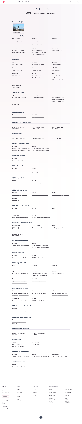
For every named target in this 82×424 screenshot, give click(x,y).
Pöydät (34, 395)
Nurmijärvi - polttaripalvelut (18, 346)
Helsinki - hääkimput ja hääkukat (19, 183)
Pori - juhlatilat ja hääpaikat (18, 50)
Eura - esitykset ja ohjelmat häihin (39, 293)
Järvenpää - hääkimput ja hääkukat (19, 184)
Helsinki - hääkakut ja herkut (38, 170)
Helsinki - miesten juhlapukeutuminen (40, 245)
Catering (50, 396)
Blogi (18, 399)
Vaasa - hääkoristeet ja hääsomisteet (20, 210)
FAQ (18, 397)
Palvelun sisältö (51, 13)
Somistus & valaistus (52, 404)
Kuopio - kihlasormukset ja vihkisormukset (18, 128)
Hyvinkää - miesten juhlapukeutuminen (40, 247)
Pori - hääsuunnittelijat (56, 138)
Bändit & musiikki (68, 392)
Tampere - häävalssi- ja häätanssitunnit (20, 356)
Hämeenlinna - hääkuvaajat (38, 64)
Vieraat (34, 393)
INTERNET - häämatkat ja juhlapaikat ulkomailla (20, 311)
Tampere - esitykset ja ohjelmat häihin (20, 295)
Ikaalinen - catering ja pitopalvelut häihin (21, 148)
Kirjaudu (18, 389)
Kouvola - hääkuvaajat (56, 64)
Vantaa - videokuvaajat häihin (58, 101)
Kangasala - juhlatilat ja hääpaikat (39, 41)
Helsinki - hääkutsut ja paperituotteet (40, 195)
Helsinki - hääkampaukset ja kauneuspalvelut (58, 228)
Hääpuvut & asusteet (52, 392)
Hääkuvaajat (51, 389)
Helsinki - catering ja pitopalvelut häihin (40, 148)
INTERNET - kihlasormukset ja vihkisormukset (58, 128)
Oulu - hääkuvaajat (56, 70)
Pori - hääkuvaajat (36, 77)
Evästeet (3, 403)
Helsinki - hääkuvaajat (56, 77)
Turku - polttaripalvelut (37, 344)
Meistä (18, 396)
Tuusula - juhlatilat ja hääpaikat (38, 54)
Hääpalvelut (36, 13)
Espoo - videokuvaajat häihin (58, 97)
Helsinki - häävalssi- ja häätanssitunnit (40, 356)
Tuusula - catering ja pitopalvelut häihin (40, 150)
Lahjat (66, 398)
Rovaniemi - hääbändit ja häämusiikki (20, 273)
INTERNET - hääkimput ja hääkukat (39, 183)
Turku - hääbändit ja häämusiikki (39, 281)
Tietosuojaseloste (5, 400)
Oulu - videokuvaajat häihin (38, 97)
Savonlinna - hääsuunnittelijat (18, 138)
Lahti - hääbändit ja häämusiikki (58, 273)
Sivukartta (19, 400)
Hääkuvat (35, 392)
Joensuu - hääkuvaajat (37, 70)
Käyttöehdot (4, 402)
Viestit (34, 396)
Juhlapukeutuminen (68, 389)
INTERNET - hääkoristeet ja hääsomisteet (41, 217)
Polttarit (66, 399)
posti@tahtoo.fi (4, 388)
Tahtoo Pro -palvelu (5, 392)
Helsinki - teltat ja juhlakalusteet (19, 366)
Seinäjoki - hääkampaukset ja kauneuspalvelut (18, 228)
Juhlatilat (50, 388)
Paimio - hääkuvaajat (16, 85)
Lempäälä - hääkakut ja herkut (18, 170)
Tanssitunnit (67, 401)
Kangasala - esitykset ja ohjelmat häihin (20, 293)
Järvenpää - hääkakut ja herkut (38, 172)
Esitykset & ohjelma (68, 393)
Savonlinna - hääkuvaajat (17, 64)
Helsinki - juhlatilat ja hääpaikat (38, 50)
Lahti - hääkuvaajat (16, 75)
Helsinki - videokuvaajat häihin (58, 99)
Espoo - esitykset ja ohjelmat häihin (59, 293)
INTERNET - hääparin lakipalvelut (39, 257)
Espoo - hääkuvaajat (56, 75)
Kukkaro (34, 389)
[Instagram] (2, 408)
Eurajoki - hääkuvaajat (37, 75)
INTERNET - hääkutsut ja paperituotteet (60, 195)
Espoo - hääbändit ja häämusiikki (19, 281)
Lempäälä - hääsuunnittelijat (38, 138)
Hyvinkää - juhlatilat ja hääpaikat (39, 52)
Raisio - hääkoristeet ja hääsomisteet (20, 217)
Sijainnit (29, 13)
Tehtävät (34, 388)
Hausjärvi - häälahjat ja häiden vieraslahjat (18, 334)
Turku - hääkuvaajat (16, 87)
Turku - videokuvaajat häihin (18, 107)
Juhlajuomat (51, 398)
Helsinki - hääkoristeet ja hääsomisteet (60, 210)
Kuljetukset (67, 396)
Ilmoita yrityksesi (5, 396)
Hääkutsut (51, 402)
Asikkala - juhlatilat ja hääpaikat (58, 41)
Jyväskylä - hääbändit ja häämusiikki (40, 267)
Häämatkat (67, 395)
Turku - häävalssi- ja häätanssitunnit (59, 356)
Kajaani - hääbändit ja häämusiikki (19, 267)
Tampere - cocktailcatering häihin (19, 160)
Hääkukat (50, 401)
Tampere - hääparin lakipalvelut (19, 257)
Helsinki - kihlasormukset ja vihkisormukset (38, 128)
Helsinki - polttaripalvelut (17, 344)
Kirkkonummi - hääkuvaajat (57, 79)
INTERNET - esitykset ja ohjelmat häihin (40, 300)
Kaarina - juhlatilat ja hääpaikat (58, 50)
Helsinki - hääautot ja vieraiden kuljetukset (19, 323)
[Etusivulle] (6, 2)
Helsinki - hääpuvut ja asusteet (19, 117)
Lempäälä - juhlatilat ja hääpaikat (39, 42)
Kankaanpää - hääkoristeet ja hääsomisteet (38, 211)
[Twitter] (7, 408)
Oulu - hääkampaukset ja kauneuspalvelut (37, 228)
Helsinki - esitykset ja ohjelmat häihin (60, 295)
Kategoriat (43, 13)
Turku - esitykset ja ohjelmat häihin (19, 300)
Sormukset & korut (52, 393)
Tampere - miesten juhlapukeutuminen (20, 245)
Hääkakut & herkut (52, 399)
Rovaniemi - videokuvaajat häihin (19, 97)
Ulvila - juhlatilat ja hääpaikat (18, 52)
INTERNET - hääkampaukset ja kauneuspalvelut (18, 235)
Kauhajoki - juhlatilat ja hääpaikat (19, 41)
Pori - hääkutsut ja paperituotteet (19, 195)
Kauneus (66, 388)
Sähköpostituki (4, 394)
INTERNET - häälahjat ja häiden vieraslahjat (38, 334)
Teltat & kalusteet (68, 402)
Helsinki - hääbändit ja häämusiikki (19, 283)
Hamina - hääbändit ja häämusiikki (59, 267)
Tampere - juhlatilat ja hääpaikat (39, 44)
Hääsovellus (19, 392)
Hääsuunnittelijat (52, 395)
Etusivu (18, 388)
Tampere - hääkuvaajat (17, 70)
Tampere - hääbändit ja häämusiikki (39, 275)
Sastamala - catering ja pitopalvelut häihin (21, 150)
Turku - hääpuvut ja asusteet (38, 117)
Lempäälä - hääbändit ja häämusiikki (40, 273)
